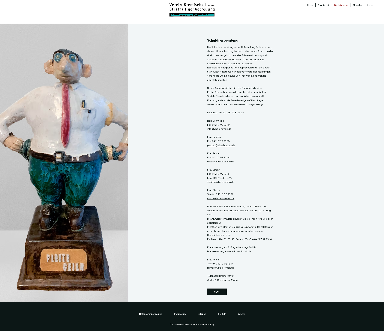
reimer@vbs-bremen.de (220, 161)
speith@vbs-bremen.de (220, 181)
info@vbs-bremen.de (219, 128)
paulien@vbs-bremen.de (221, 145)
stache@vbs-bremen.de (220, 198)
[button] (357, 5)
